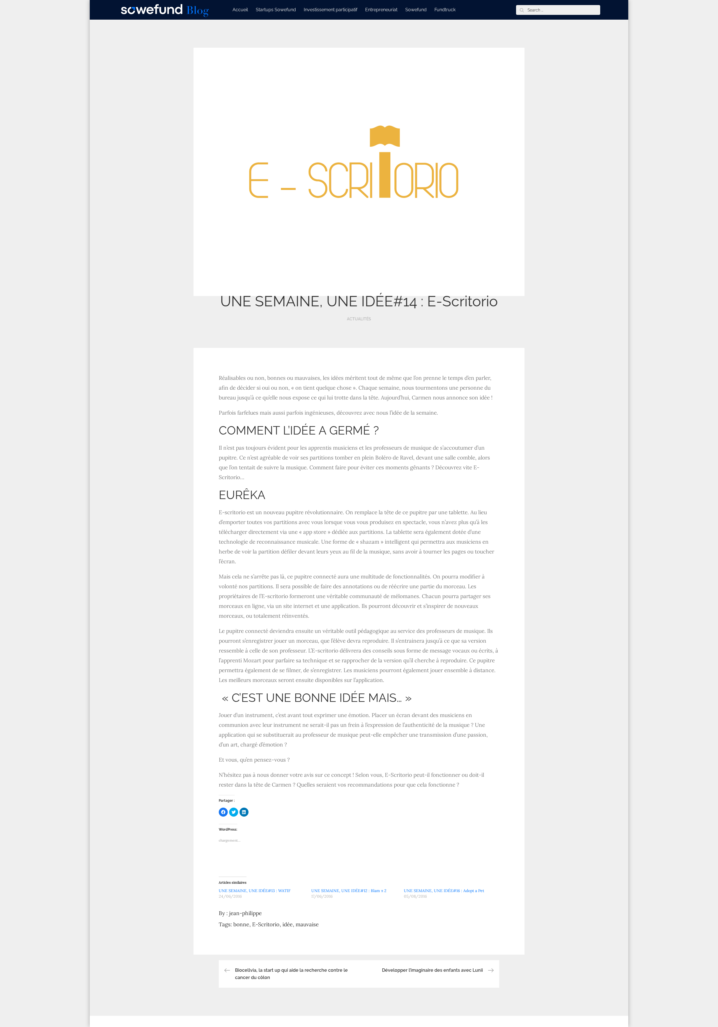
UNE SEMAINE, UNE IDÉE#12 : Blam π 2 (348, 890)
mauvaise (307, 924)
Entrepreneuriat (381, 9)
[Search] (521, 10)
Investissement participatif (330, 9)
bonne (241, 924)
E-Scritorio (265, 924)
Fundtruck (444, 9)
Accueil (240, 9)
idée (287, 924)
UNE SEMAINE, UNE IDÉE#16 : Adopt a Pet (444, 890)
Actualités (359, 319)
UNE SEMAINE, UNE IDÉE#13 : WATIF (255, 890)
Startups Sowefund (276, 9)
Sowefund (416, 9)
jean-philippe (245, 913)
